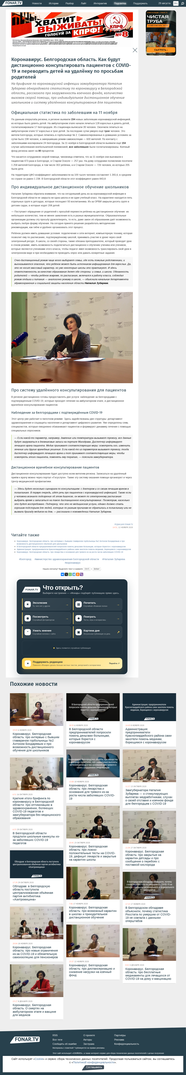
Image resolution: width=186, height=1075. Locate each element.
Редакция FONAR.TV (124, 524)
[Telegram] (74, 574)
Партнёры (120, 1035)
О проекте (89, 1035)
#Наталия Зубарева (113, 559)
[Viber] (81, 574)
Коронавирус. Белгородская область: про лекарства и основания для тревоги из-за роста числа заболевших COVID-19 (70, 552)
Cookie (39, 1059)
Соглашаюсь (94, 1067)
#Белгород (25, 559)
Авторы (87, 1039)
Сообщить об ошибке (65, 1044)
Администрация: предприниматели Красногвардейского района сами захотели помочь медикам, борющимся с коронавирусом (74, 549)
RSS (55, 1035)
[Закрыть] (135, 50)
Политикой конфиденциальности (93, 1062)
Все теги (57, 1039)
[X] (66, 574)
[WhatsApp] (70, 574)
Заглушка (88, 1044)
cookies (77, 1053)
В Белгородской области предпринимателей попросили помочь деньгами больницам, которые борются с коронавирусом (71, 546)
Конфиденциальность (126, 1044)
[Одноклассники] (77, 574)
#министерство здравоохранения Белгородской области (67, 559)
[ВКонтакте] (62, 574)
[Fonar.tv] (12, 3)
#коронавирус (73, 562)
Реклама (119, 1039)
